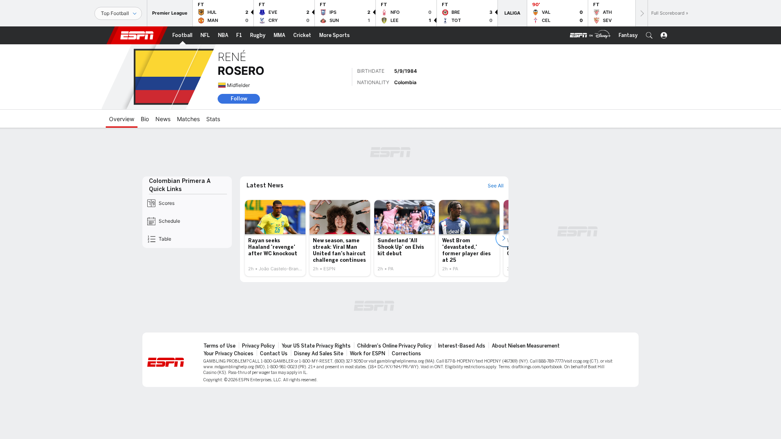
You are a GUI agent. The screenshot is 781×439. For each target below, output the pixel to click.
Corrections (406, 353)
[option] (275, 238)
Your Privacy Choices (228, 353)
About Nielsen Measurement (526, 346)
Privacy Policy (258, 346)
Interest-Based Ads (461, 346)
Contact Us (274, 353)
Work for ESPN (367, 353)
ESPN (137, 35)
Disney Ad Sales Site (318, 353)
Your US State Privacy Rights (316, 346)
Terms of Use (219, 346)
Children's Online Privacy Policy (394, 346)
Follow (239, 99)
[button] (649, 35)
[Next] (641, 13)
